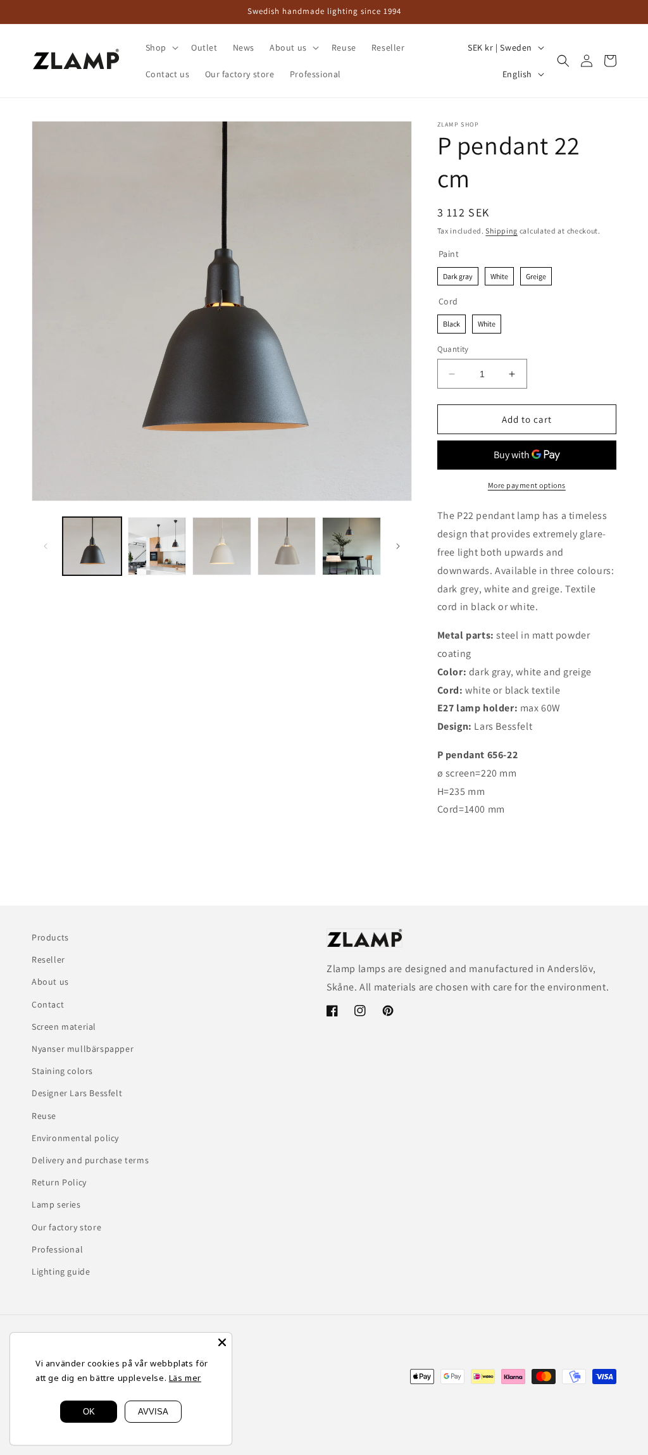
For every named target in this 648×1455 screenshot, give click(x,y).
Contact (48, 1004)
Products (50, 937)
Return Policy (59, 1182)
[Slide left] (45, 546)
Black (451, 321)
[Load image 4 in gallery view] (287, 546)
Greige (536, 274)
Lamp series (56, 1204)
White (499, 274)
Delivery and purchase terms (90, 1160)
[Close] (222, 1342)
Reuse (44, 1115)
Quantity (453, 349)
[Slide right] (398, 546)
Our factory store (66, 1227)
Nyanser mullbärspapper (83, 1048)
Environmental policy (75, 1138)
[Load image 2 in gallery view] (157, 546)
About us (50, 981)
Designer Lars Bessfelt (77, 1093)
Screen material (64, 1026)
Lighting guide (61, 1271)
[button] (161, 47)
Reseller (48, 959)
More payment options (527, 485)
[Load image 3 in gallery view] (221, 546)
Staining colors (62, 1071)
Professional (57, 1249)
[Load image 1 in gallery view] (92, 546)
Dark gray (457, 274)
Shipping (501, 230)
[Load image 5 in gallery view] (351, 546)
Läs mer (185, 1377)
